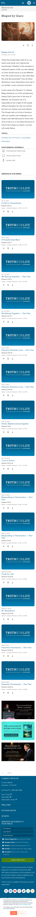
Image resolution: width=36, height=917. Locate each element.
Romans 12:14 (6, 502)
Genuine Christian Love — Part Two (18, 387)
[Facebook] (10, 891)
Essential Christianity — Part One (17, 648)
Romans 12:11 (6, 426)
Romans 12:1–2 (6, 206)
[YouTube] (15, 891)
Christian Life (6, 138)
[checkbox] (18, 847)
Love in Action (8, 460)
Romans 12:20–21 (7, 687)
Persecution (6, 141)
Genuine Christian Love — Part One (18, 350)
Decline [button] (22, 913)
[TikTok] (24, 891)
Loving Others (26, 138)
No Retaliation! (8, 611)
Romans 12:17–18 (7, 613)
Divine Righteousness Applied (15, 424)
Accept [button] (14, 913)
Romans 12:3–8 (6, 279)
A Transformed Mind (11, 240)
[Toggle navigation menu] (34, 3)
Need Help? (6, 797)
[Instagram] (19, 891)
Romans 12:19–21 (7, 650)
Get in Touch (6, 795)
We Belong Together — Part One (16, 277)
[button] (28, 45)
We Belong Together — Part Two (16, 313)
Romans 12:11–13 (7, 463)
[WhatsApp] (28, 891)
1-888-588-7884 (16, 790)
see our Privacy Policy (25, 904)
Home (9, 773)
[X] (6, 891)
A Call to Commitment (11, 203)
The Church (16, 138)
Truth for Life (8, 574)
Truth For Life (3, 2)
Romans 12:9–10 (7, 353)
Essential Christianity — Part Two (17, 684)
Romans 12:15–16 (7, 577)
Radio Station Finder (8, 800)
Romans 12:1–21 (8, 52)
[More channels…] (32, 891)
